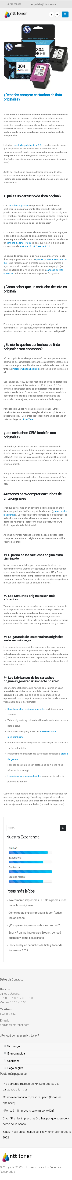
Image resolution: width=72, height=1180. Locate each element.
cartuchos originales (18, 205)
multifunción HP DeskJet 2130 (35, 246)
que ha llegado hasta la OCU (28, 145)
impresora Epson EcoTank (25, 369)
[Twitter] (57, 14)
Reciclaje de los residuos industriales (26, 709)
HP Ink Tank (27, 419)
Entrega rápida (16, 1053)
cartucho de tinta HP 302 (18, 243)
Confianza (13, 1061)
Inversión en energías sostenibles (24, 776)
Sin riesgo (13, 1046)
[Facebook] (51, 14)
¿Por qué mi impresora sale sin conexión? (34, 925)
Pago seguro (15, 1068)
